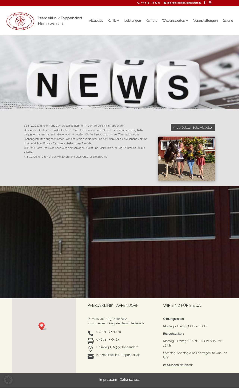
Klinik (112, 20)
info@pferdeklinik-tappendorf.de (184, 3)
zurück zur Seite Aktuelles (195, 127)
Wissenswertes (173, 20)
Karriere (151, 20)
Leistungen (132, 20)
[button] (42, 326)
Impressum (108, 379)
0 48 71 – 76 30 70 (150, 3)
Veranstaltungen (205, 20)
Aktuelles (96, 20)
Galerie (228, 20)
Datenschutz (130, 379)
